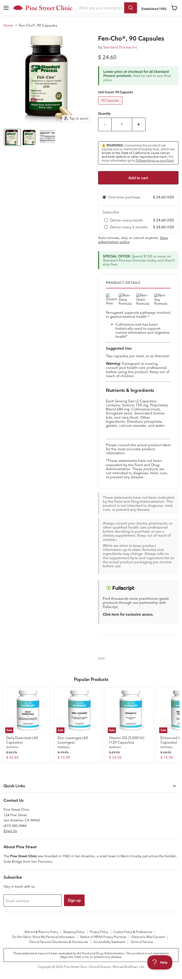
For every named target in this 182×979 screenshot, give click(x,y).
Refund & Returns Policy (41, 932)
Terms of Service (141, 942)
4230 (101, 658)
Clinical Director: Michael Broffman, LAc (117, 967)
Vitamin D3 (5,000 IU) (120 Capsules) (126, 740)
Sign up (74, 900)
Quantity (104, 113)
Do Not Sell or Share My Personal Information (43, 937)
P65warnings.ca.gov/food (155, 160)
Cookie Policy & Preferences (133, 932)
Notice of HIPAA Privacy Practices (103, 937)
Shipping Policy (74, 932)
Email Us (10, 831)
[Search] (130, 7)
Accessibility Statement (109, 942)
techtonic (12, 747)
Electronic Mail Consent (148, 937)
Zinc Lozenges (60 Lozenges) (73, 740)
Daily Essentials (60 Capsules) (22, 740)
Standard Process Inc (120, 47)
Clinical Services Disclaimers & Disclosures (58, 942)
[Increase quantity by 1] (139, 124)
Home (9, 25)
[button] (12, 137)
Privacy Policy (99, 932)
